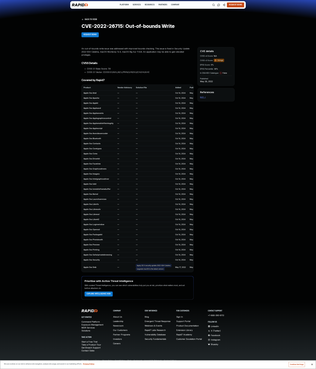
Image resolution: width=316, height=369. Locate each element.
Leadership (118, 321)
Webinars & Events (153, 325)
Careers (116, 343)
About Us (117, 317)
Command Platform (90, 322)
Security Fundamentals (155, 339)
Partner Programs (121, 334)
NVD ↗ (203, 97)
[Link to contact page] (219, 5)
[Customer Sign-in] (224, 5)
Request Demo (235, 5)
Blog (147, 317)
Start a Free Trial (89, 342)
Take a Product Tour (91, 344)
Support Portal (183, 321)
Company (175, 5)
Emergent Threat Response (157, 321)
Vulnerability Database (155, 334)
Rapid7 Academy (184, 334)
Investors (117, 339)
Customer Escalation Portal (189, 339)
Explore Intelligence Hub (99, 294)
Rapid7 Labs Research (155, 330)
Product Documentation (187, 325)
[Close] (312, 364)
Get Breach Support (90, 347)
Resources (150, 5)
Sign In (179, 317)
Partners (162, 5)
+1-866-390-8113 (216, 315)
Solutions (85, 330)
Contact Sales (87, 350)
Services (137, 5)
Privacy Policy (88, 364)
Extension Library (184, 330)
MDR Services (88, 327)
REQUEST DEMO (90, 35)
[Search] (213, 5)
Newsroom (118, 325)
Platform (124, 5)
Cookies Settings (297, 364)
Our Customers (120, 330)
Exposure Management (92, 324)
